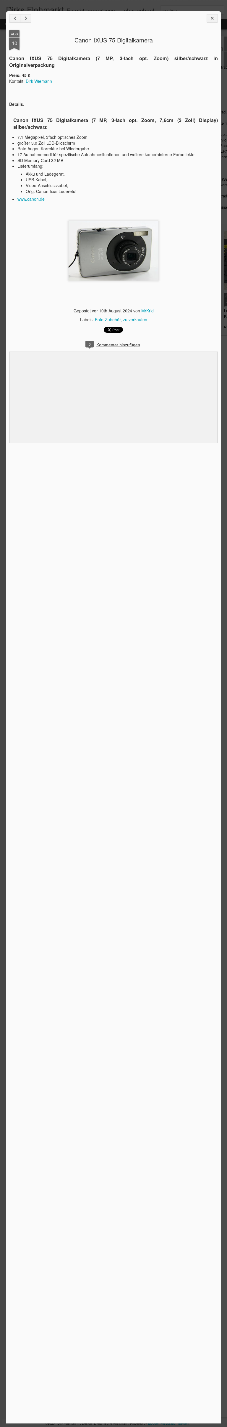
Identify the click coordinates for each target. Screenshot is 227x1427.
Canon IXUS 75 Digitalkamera (113, 40)
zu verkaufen (135, 319)
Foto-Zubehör (108, 319)
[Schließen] (212, 18)
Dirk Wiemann (39, 81)
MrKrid (147, 311)
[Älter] (25, 18)
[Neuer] (14, 18)
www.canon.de (31, 199)
